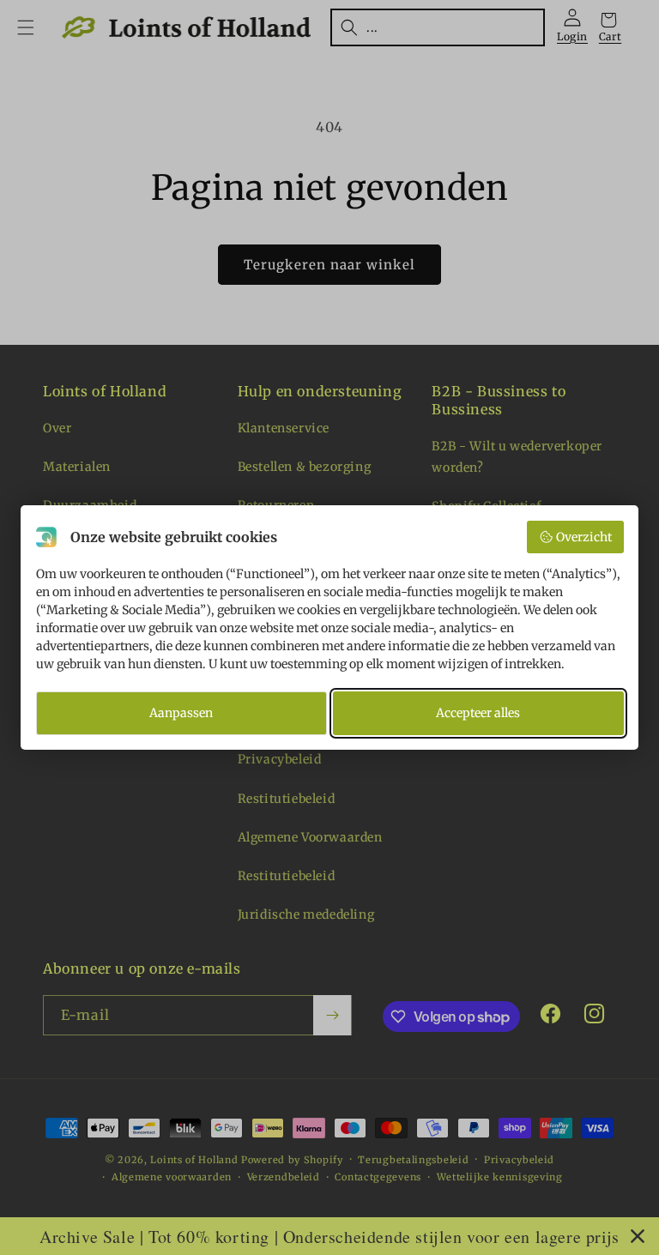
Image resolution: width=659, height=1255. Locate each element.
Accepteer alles (478, 713)
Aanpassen (181, 713)
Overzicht (584, 537)
